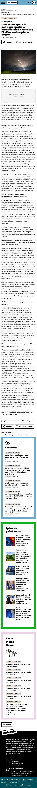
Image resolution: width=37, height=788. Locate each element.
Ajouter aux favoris (26, 42)
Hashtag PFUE (6, 12)
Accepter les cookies (23, 785)
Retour (8, 724)
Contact (13, 760)
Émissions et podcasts (9, 11)
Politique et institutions (9, 18)
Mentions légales (16, 765)
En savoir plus (13, 782)
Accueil (3, 9)
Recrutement (15, 761)
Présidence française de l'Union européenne (16, 435)
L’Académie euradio (17, 763)
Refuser (9, 785)
